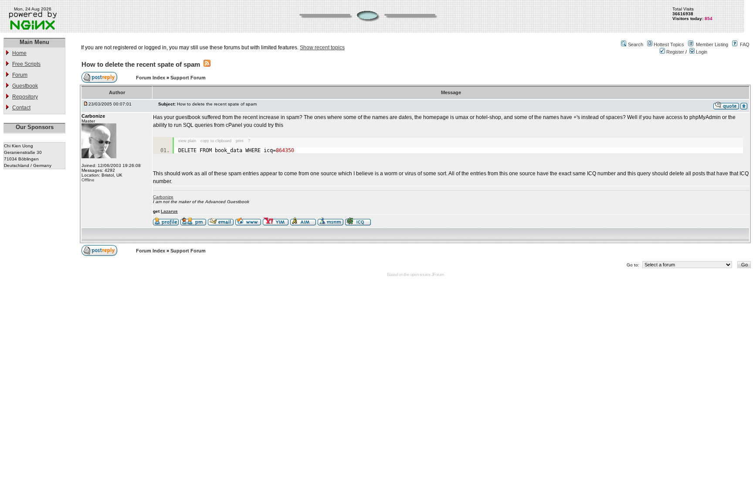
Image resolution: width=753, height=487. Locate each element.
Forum (19, 75)
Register (674, 51)
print (240, 141)
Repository (25, 97)
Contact (21, 108)
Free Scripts (26, 64)
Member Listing (712, 44)
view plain (187, 141)
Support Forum (188, 77)
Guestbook (25, 86)
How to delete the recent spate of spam (140, 64)
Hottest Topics (669, 44)
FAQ (745, 44)
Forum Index (151, 77)
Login (701, 51)
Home (19, 53)
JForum (437, 274)
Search (635, 44)
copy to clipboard (215, 141)
